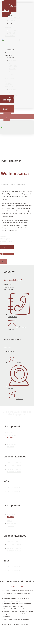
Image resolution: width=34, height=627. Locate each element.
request (7, 99)
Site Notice (7, 347)
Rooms (12, 21)
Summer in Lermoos (14, 462)
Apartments (14, 18)
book (5, 109)
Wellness (11, 23)
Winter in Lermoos (14, 465)
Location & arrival (13, 487)
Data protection (9, 351)
